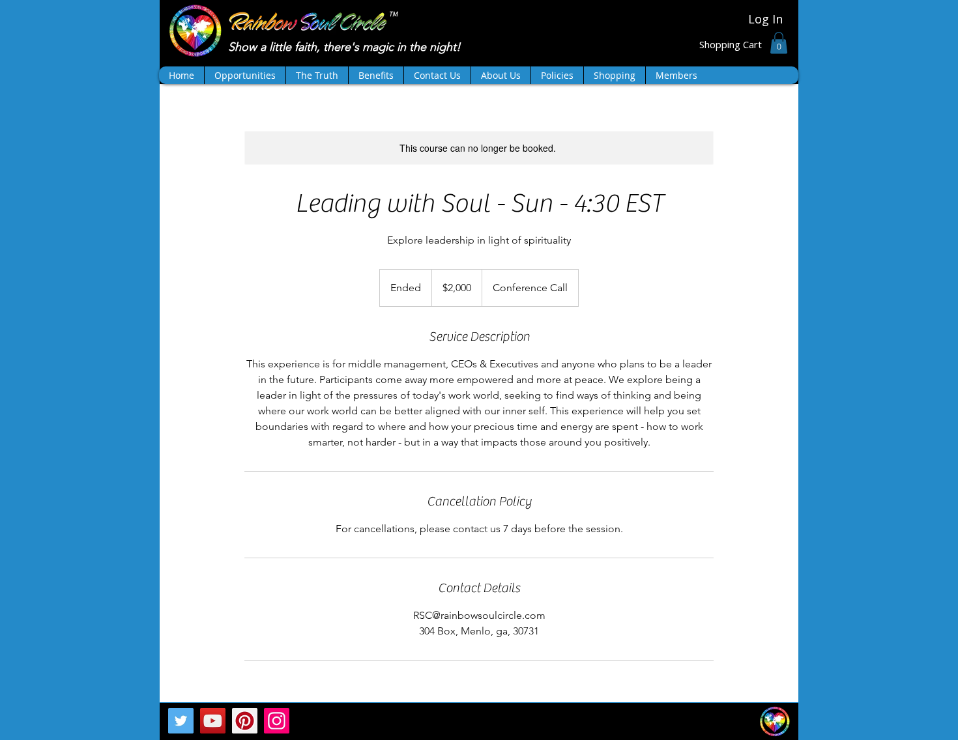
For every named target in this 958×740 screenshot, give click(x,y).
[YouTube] (212, 720)
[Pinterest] (244, 720)
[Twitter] (181, 720)
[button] (779, 42)
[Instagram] (276, 720)
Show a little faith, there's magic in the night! (346, 47)
